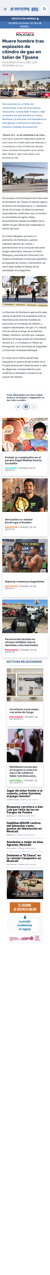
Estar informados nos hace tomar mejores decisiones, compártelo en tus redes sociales (25, 397)
